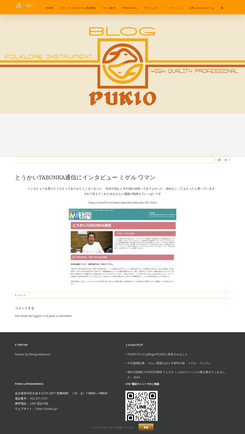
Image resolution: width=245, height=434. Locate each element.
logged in (39, 316)
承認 (146, 427)
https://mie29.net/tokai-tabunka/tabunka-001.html (122, 203)
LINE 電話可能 (39, 403)
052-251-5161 (39, 398)
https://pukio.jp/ (47, 409)
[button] (222, 7)
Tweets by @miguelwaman (33, 354)
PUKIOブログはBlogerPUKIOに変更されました (158, 354)
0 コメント (20, 295)
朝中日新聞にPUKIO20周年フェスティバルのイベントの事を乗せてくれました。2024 (176, 374)
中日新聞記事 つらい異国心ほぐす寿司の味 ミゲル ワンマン (171, 363)
